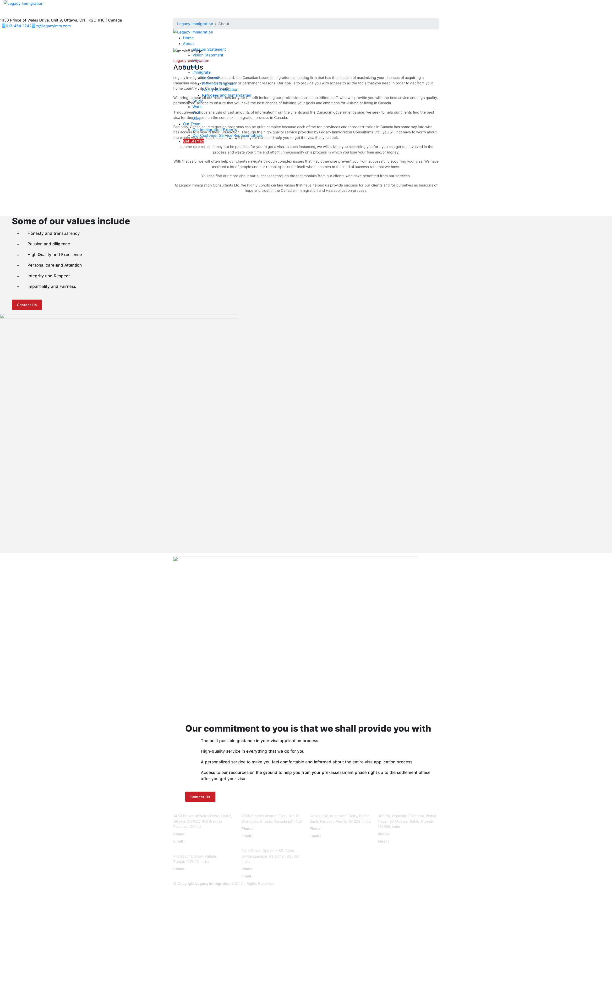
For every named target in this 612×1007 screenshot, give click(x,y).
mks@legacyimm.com (406, 841)
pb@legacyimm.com (336, 836)
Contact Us (27, 305)
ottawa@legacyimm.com (203, 841)
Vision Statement (207, 55)
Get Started (193, 141)
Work (197, 106)
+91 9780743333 (403, 834)
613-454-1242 (19, 25)
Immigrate (201, 72)
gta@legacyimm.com (269, 836)
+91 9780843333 (335, 829)
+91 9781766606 (267, 869)
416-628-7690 (265, 829)
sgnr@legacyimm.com (270, 876)
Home (188, 37)
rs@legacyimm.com (53, 25)
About (188, 43)
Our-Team (191, 123)
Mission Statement (209, 49)
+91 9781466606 (199, 869)
